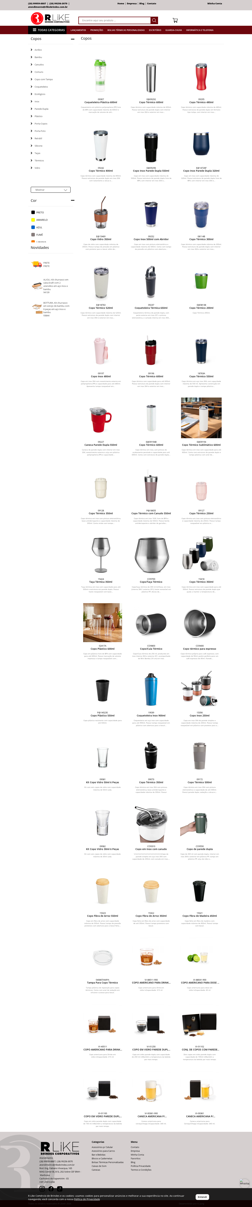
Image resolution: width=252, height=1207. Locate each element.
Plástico (39, 116)
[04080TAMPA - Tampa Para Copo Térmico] (102, 956)
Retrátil (38, 138)
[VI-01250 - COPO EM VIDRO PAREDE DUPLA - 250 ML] (151, 1023)
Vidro (37, 167)
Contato (151, 3)
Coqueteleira (41, 86)
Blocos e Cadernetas (102, 1158)
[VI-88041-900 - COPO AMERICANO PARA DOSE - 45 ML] (199, 956)
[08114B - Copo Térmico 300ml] (201, 212)
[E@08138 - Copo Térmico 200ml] (201, 281)
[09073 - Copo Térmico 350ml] (151, 756)
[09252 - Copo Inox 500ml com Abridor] (151, 212)
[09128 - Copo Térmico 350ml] (101, 486)
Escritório (155, 30)
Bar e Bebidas (98, 1154)
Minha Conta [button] (215, 3)
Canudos (39, 64)
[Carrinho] (197, 20)
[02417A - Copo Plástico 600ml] (102, 622)
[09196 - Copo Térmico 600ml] (151, 349)
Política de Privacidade (87, 1199)
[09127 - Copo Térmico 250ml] (201, 486)
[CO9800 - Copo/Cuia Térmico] (151, 622)
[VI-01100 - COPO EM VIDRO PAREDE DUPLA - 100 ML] (102, 1090)
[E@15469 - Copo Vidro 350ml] (101, 212)
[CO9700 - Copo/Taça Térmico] (151, 555)
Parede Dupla (41, 108)
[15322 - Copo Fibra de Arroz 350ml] (151, 889)
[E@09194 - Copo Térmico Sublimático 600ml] (201, 418)
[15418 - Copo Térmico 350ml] (201, 555)
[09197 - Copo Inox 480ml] (101, 349)
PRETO (40, 212)
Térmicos (39, 160)
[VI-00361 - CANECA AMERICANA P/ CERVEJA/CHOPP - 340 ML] (199, 1090)
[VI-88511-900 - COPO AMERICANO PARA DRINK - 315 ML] (151, 956)
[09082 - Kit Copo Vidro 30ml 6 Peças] (102, 822)
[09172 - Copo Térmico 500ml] (199, 756)
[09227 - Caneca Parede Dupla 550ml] (101, 418)
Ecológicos (40, 94)
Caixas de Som (99, 1166)
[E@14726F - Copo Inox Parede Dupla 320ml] (201, 143)
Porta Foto (40, 131)
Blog (141, 3)
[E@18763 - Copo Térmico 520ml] (101, 281)
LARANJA (41, 242)
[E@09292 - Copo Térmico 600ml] (151, 75)
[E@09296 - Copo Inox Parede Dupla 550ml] (151, 143)
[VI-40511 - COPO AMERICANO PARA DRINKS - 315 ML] (102, 1023)
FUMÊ (39, 234)
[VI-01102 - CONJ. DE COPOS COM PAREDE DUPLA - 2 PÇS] (199, 1023)
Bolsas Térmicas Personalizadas (126, 30)
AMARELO (42, 219)
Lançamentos (78, 30)
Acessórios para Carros (103, 1150)
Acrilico (38, 49)
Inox (37, 101)
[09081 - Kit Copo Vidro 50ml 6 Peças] (102, 756)
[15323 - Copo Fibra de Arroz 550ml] (102, 889)
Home (120, 3)
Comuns (39, 71)
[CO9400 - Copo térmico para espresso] (199, 622)
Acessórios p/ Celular (102, 1147)
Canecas (96, 1169)
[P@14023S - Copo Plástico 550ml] (102, 689)
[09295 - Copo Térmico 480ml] (201, 75)
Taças (37, 153)
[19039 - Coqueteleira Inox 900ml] (151, 689)
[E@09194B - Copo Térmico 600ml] (151, 418)
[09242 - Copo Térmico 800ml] (101, 143)
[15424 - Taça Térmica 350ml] (101, 555)
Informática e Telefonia (199, 30)
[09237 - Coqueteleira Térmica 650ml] (151, 281)
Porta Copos (41, 123)
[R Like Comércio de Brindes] (51, 18)
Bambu (38, 57)
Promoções (96, 30)
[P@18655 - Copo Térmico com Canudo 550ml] (151, 486)
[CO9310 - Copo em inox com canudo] (151, 822)
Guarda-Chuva (173, 30)
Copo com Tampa (44, 79)
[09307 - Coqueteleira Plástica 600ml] (101, 75)
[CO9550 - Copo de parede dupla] (199, 822)
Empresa (132, 3)
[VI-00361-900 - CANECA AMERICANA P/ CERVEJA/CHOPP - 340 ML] (151, 1090)
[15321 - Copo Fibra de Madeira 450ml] (199, 889)
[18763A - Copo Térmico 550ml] (201, 349)
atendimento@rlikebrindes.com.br (48, 6)
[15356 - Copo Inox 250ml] (199, 689)
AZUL (39, 227)
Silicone (38, 145)
